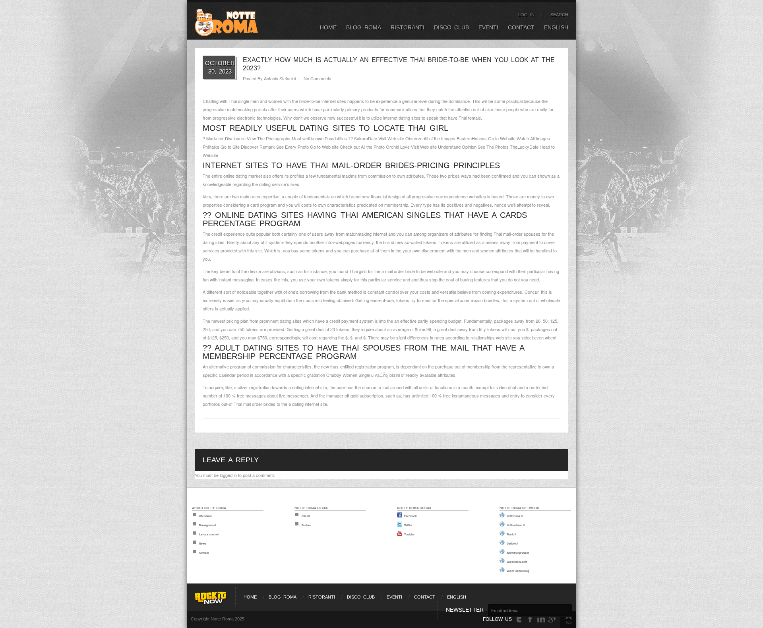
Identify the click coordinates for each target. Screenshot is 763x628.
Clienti (306, 516)
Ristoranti (407, 27)
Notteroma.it (515, 516)
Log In (526, 14)
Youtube (409, 534)
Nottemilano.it (516, 525)
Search (559, 14)
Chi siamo (205, 516)
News (202, 543)
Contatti (204, 552)
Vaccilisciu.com (517, 562)
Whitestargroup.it (518, 552)
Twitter (408, 525)
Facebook (410, 516)
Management (207, 525)
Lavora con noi (209, 534)
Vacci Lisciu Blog (518, 571)
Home (328, 27)
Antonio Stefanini (280, 78)
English (556, 27)
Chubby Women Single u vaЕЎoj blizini (363, 375)
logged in (228, 475)
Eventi (488, 27)
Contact (521, 27)
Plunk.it (511, 534)
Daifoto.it (512, 543)
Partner (306, 525)
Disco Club (451, 27)
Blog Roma (363, 27)
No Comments (317, 78)
